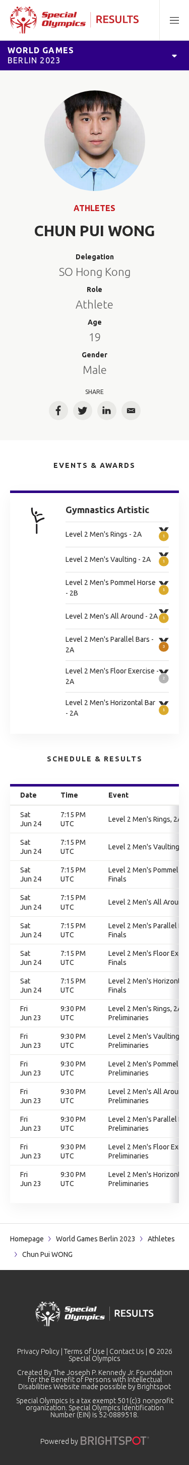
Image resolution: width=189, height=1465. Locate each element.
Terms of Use (84, 1351)
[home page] (74, 20)
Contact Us (126, 1351)
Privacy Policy (38, 1351)
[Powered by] (115, 1440)
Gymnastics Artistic (107, 510)
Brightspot (154, 1387)
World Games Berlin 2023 (96, 1239)
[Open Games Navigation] (174, 55)
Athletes (94, 208)
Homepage (27, 1239)
